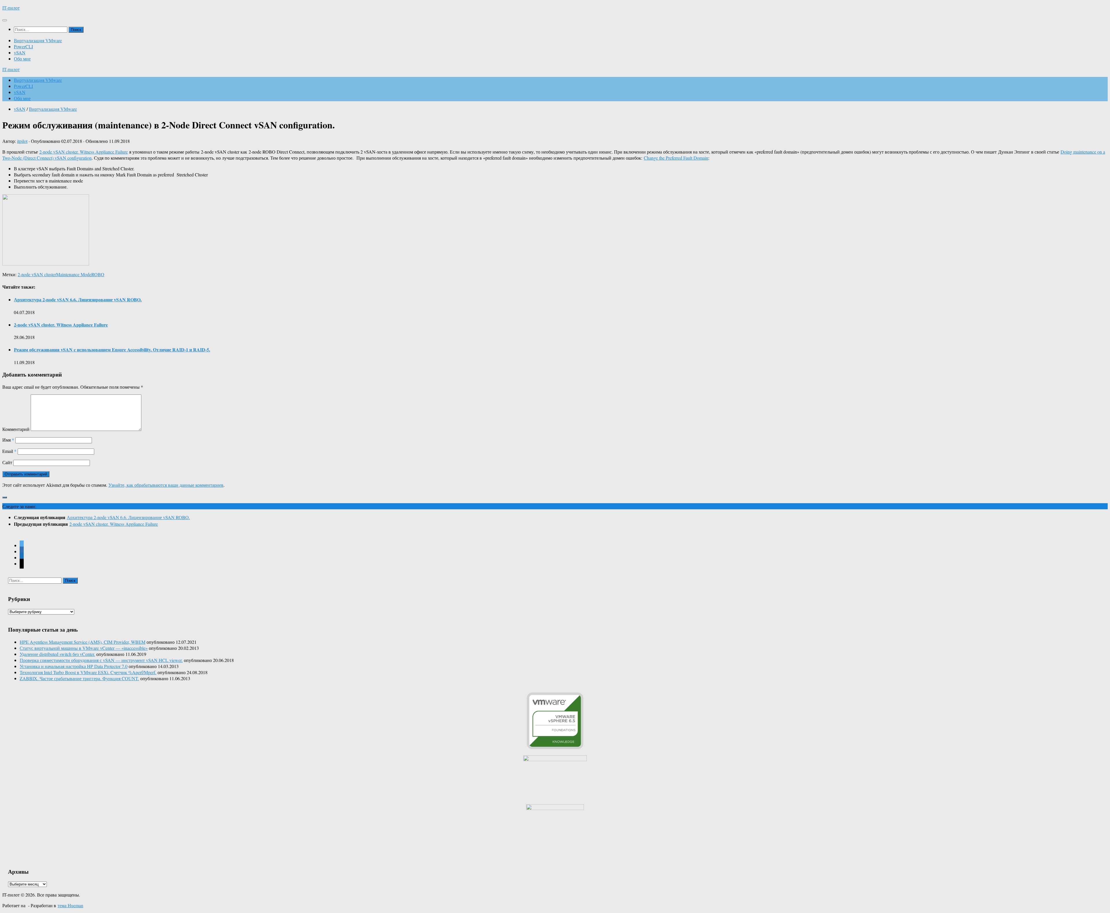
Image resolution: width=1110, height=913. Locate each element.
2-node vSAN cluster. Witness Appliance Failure (83, 152)
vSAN (19, 52)
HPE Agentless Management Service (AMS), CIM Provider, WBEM (82, 642)
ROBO (97, 274)
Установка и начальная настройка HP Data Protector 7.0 (73, 666)
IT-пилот (11, 8)
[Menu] (4, 20)
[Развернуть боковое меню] (4, 497)
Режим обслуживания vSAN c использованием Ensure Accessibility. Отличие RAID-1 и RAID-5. (112, 349)
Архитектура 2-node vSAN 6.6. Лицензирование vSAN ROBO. (78, 299)
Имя (8, 440)
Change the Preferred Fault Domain (676, 158)
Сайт (7, 462)
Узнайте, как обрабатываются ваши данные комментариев (165, 485)
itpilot (22, 141)
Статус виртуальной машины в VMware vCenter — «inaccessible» (84, 648)
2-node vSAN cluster (37, 274)
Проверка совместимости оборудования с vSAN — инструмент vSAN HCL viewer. (101, 660)
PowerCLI (23, 46)
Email (9, 451)
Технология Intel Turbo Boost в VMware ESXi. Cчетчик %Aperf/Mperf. (88, 672)
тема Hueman (70, 905)
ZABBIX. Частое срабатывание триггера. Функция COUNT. (79, 678)
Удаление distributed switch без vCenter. (57, 654)
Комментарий (15, 429)
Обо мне (22, 59)
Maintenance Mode (73, 274)
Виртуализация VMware (38, 40)
